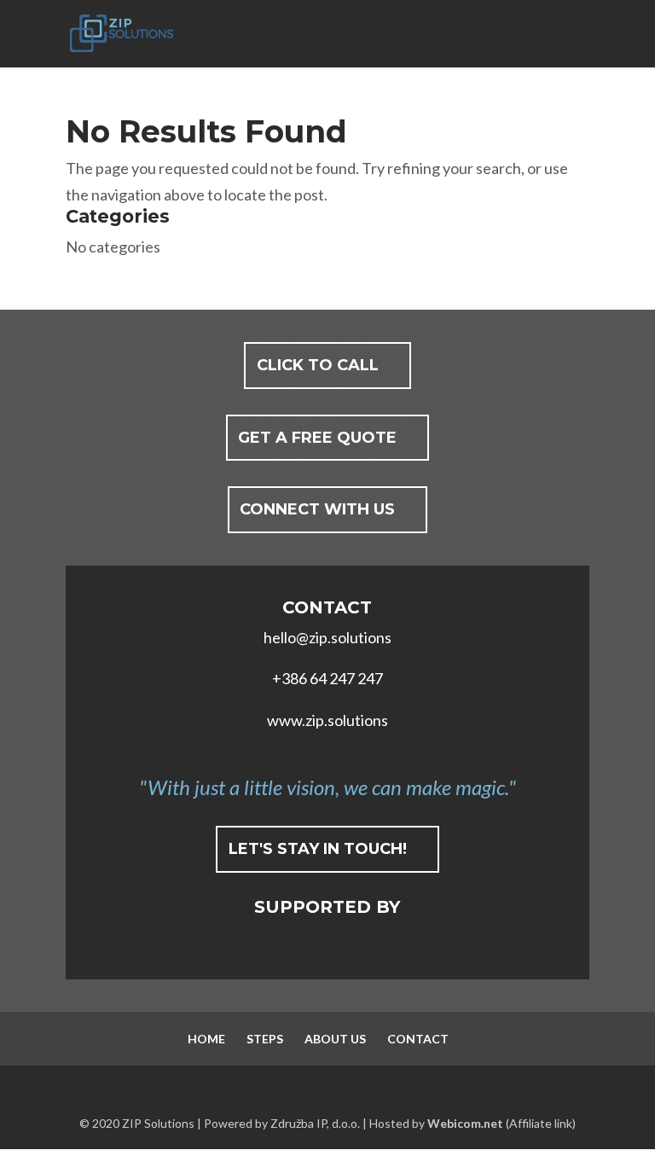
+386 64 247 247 (327, 678)
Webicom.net (465, 1123)
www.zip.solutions (327, 720)
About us (335, 1038)
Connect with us (317, 509)
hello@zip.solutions (327, 637)
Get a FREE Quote (317, 437)
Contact (418, 1038)
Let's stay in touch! (318, 848)
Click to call (318, 365)
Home (206, 1038)
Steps (264, 1038)
